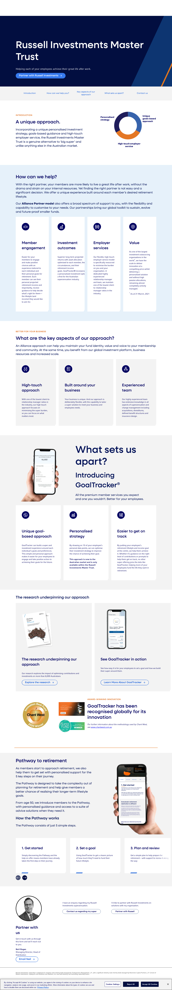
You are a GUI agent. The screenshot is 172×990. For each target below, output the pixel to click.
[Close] (168, 984)
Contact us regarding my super (82, 912)
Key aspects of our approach (86, 93)
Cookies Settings (112, 984)
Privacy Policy (43, 987)
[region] (86, 984)
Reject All (131, 984)
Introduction (30, 93)
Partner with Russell (124, 912)
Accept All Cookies (149, 984)
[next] (24, 877)
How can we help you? (58, 93)
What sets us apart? (114, 93)
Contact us (142, 93)
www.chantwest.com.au (101, 727)
